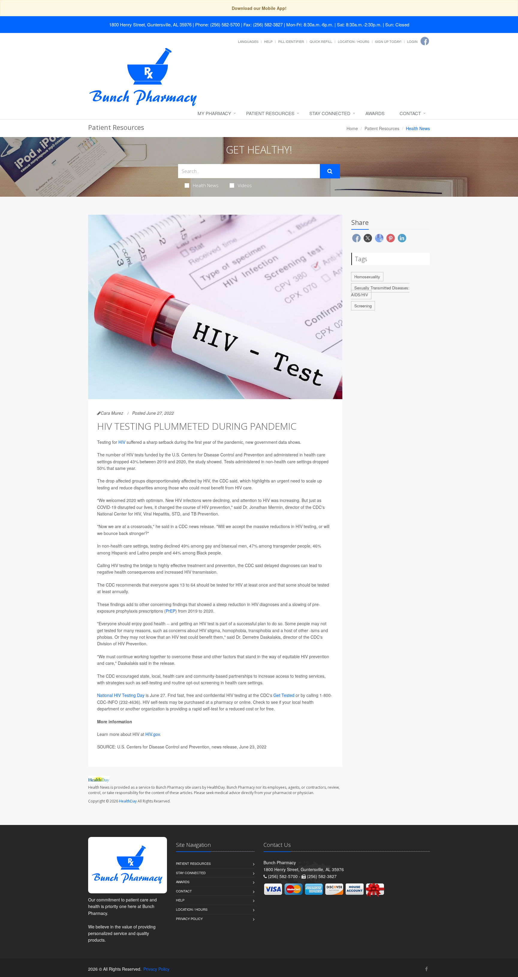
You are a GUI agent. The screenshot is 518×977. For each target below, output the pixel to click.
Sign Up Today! (388, 41)
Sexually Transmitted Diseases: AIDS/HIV (380, 291)
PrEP (170, 611)
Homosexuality (367, 276)
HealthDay (128, 801)
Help (268, 41)
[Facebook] (425, 41)
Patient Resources (270, 113)
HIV (121, 442)
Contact (410, 113)
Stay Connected (329, 113)
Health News (206, 185)
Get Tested (283, 695)
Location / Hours (353, 41)
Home (352, 128)
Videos (245, 185)
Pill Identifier (291, 41)
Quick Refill (321, 41)
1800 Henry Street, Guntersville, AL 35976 (150, 24)
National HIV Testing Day (120, 695)
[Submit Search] (330, 171)
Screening (363, 306)
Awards (375, 113)
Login (412, 41)
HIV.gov (152, 734)
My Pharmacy (214, 113)
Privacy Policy (189, 918)
